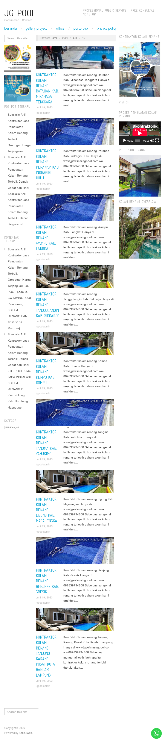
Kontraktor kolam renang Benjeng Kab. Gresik (47, 581)
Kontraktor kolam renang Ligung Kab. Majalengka (46, 510)
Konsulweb (25, 733)
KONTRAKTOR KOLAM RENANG (91, 48)
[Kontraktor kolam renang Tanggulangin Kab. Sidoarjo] (75, 278)
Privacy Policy (107, 28)
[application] (140, 133)
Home (54, 38)
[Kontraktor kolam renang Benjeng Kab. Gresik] (75, 552)
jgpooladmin (43, 113)
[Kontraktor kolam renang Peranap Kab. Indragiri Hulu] (75, 132)
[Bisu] (152, 140)
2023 (65, 38)
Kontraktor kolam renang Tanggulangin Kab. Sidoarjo (47, 305)
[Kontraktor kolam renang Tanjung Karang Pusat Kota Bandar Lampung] (75, 621)
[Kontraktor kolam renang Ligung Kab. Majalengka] (75, 483)
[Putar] (124, 140)
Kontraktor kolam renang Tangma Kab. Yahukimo (46, 443)
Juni (75, 38)
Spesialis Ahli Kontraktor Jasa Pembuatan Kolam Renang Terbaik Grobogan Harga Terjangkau (19, 132)
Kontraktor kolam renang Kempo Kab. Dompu (46, 372)
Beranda (10, 28)
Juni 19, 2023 (44, 107)
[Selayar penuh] (157, 140)
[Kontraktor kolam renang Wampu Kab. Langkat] (75, 209)
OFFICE (60, 28)
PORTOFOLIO (80, 28)
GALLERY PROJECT (36, 28)
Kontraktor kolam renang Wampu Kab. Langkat (46, 238)
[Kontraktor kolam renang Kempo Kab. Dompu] (75, 345)
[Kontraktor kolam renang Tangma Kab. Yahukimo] (75, 414)
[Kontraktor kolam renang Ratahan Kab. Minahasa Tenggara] (75, 58)
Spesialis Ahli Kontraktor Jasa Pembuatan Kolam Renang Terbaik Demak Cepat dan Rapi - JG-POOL (18, 352)
